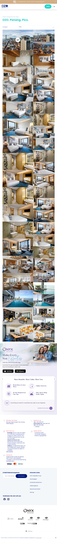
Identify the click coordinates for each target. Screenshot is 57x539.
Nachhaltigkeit (33, 478)
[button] (2, 378)
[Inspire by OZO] (32, 522)
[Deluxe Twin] (18, 144)
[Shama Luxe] (30, 517)
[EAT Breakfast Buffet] (18, 281)
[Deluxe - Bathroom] (44, 156)
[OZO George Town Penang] (4, 6)
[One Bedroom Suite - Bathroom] (18, 230)
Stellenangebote (34, 485)
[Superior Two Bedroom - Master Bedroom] (44, 168)
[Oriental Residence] (10, 517)
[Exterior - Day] (44, 36)
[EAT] (18, 264)
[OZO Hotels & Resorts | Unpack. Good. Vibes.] (22, 522)
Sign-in (18, 370)
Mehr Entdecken (43, 407)
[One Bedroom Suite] (44, 204)
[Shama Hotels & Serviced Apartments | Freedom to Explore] (38, 517)
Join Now (7, 370)
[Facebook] (4, 498)
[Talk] (18, 333)
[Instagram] (8, 498)
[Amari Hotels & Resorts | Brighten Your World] (20, 517)
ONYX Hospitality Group (35, 475)
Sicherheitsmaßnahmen (36, 481)
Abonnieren (21, 475)
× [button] (56, 538)
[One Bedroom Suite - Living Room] (44, 216)
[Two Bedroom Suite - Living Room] (18, 247)
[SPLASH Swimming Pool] (44, 288)
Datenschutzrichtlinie (35, 488)
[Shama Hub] (45, 517)
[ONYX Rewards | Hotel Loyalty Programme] (28, 509)
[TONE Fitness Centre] (44, 324)
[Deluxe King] (18, 127)
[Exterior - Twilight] (44, 48)
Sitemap (32, 491)
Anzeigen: (5, 27)
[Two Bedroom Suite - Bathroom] (44, 252)
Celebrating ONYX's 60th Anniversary (31, 2)
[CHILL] (44, 312)
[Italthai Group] (29, 531)
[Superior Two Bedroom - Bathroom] (44, 192)
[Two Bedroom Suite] (44, 228)
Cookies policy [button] (39, 537)
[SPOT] (18, 58)
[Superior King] (44, 84)
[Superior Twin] (44, 96)
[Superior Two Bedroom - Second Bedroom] (44, 180)
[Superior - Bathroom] (44, 108)
